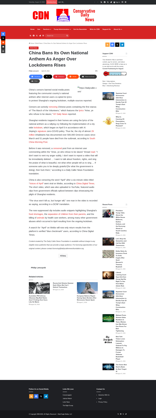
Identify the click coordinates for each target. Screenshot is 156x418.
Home (32, 29)
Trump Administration (61, 29)
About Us (117, 29)
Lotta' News (66, 402)
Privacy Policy (102, 402)
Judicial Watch (67, 398)
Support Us (107, 29)
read (93, 152)
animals (40, 218)
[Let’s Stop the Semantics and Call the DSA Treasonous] (108, 242)
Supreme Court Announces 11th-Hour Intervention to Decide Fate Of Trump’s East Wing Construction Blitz (121, 102)
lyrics (81, 110)
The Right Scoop (68, 405)
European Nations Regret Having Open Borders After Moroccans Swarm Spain (86, 298)
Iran (38, 29)
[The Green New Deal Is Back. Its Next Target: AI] (108, 367)
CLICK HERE (114, 64)
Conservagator (67, 395)
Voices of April (36, 183)
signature (42, 131)
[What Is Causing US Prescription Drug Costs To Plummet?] (108, 121)
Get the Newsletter (80, 29)
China (63, 256)
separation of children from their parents (67, 214)
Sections (46, 29)
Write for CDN (95, 29)
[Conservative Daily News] (65, 15)
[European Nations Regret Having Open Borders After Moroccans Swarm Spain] (87, 288)
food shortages (36, 214)
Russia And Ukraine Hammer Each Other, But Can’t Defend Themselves (63, 285)
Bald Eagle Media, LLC (65, 414)
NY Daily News (60, 114)
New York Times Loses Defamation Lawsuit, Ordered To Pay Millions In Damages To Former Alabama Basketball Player (121, 348)
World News (39, 43)
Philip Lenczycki (34, 71)
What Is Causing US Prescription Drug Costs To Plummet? (121, 121)
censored (57, 148)
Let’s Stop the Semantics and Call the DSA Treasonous (75, 2)
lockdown (38, 127)
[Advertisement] (115, 166)
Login (100, 398)
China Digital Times (85, 183)
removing (53, 107)
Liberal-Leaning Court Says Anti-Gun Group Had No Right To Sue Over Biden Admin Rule (121, 279)
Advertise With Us (104, 395)
